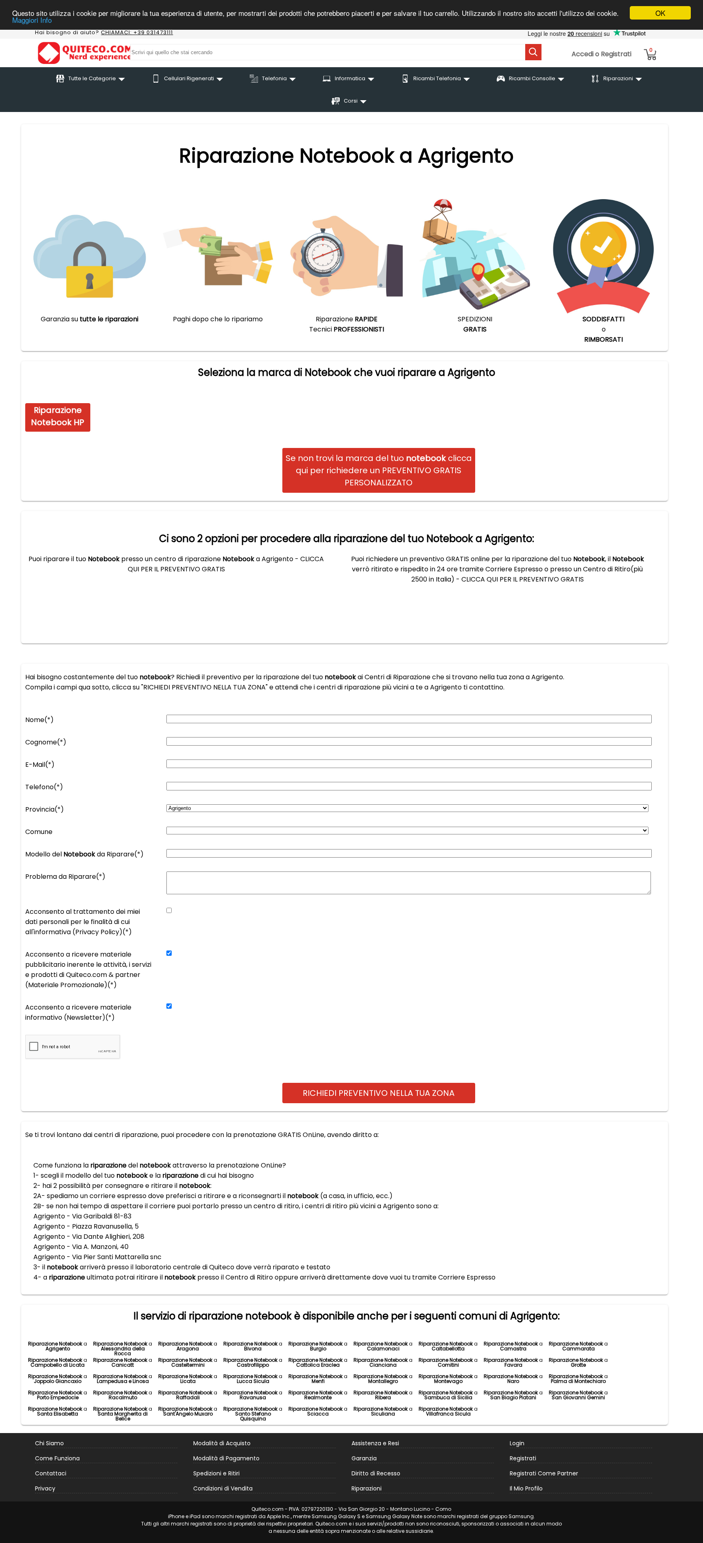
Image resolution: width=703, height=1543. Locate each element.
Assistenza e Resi (375, 1443)
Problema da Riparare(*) (65, 876)
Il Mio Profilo (526, 1488)
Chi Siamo (49, 1443)
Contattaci (50, 1473)
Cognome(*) (45, 742)
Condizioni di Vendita (223, 1488)
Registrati (523, 1458)
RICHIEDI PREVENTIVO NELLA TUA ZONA (378, 1093)
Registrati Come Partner (544, 1473)
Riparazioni (367, 1488)
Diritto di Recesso (376, 1473)
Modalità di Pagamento (226, 1458)
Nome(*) (39, 719)
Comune (38, 831)
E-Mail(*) (40, 764)
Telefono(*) (44, 787)
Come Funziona (57, 1458)
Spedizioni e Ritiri (216, 1473)
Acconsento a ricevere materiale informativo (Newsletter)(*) (78, 1012)
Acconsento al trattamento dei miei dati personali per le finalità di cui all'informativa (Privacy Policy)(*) (82, 922)
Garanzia (364, 1458)
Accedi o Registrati (601, 54)
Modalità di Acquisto (222, 1443)
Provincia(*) (44, 809)
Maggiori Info (32, 20)
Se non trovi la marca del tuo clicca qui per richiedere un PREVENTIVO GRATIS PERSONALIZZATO (379, 470)
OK (660, 13)
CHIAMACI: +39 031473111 (137, 32)
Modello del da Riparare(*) (84, 854)
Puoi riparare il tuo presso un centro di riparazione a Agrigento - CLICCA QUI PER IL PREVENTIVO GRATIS (176, 564)
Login (517, 1443)
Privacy (45, 1488)
